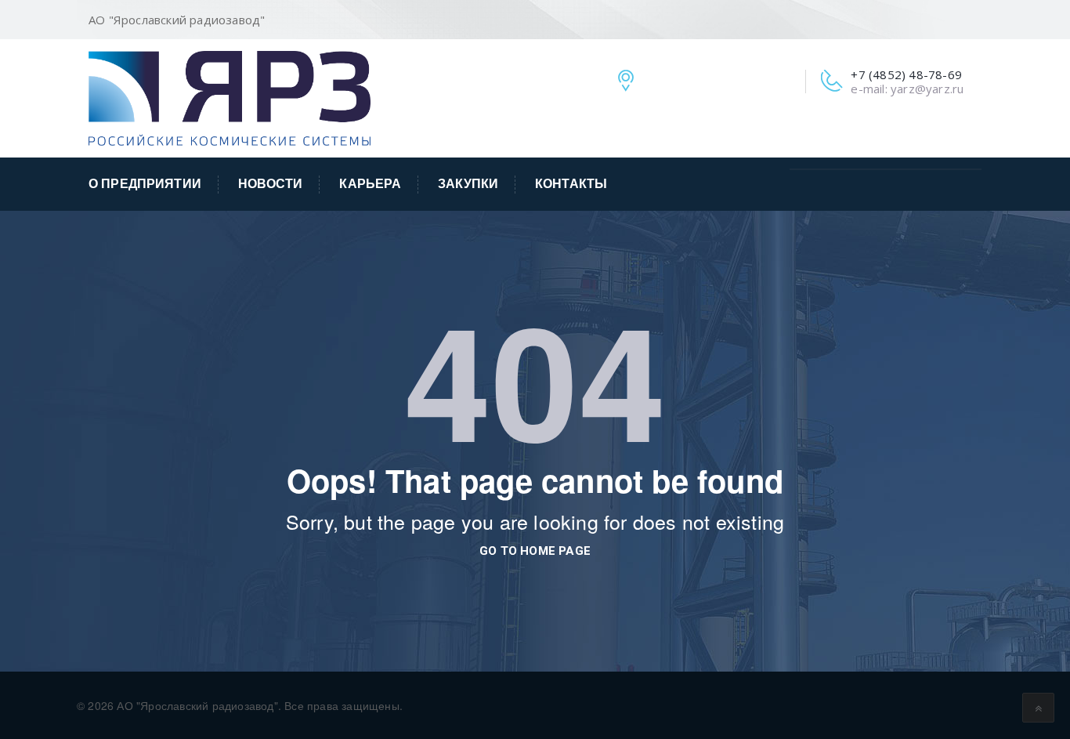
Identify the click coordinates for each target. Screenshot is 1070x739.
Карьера (370, 183)
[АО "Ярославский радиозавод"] (230, 96)
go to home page (535, 551)
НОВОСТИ (270, 183)
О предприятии (145, 183)
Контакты (571, 183)
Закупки (468, 183)
